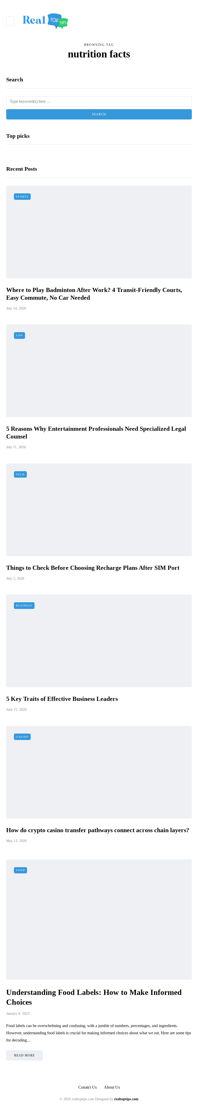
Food (20, 870)
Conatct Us (87, 1087)
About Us (112, 1087)
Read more (24, 1055)
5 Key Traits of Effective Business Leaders (62, 698)
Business (24, 605)
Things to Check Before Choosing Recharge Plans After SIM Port (92, 567)
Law (19, 335)
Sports (22, 196)
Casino (22, 736)
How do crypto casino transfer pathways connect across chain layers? (97, 830)
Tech (20, 474)
